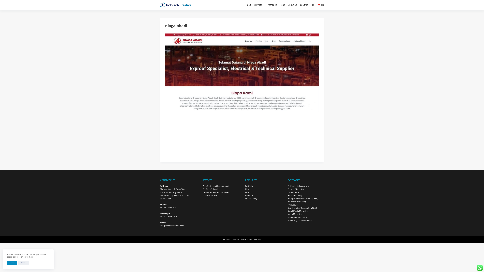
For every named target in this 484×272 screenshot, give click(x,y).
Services (258, 5)
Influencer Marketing (297, 201)
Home (248, 5)
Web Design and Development (216, 186)
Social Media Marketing (298, 211)
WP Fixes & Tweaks (211, 189)
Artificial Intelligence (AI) (298, 186)
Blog (282, 5)
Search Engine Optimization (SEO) (302, 208)
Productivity (293, 204)
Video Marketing (295, 214)
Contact (304, 5)
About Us (292, 5)
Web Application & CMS (298, 217)
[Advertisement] (240, 138)
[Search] (313, 5)
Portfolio (272, 5)
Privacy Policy (251, 198)
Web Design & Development (300, 220)
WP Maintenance (210, 195)
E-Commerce (293, 192)
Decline (23, 263)
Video (247, 192)
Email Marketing (295, 195)
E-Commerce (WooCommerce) (216, 192)
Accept (11, 263)
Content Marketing (296, 189)
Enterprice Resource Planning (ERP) (303, 198)
